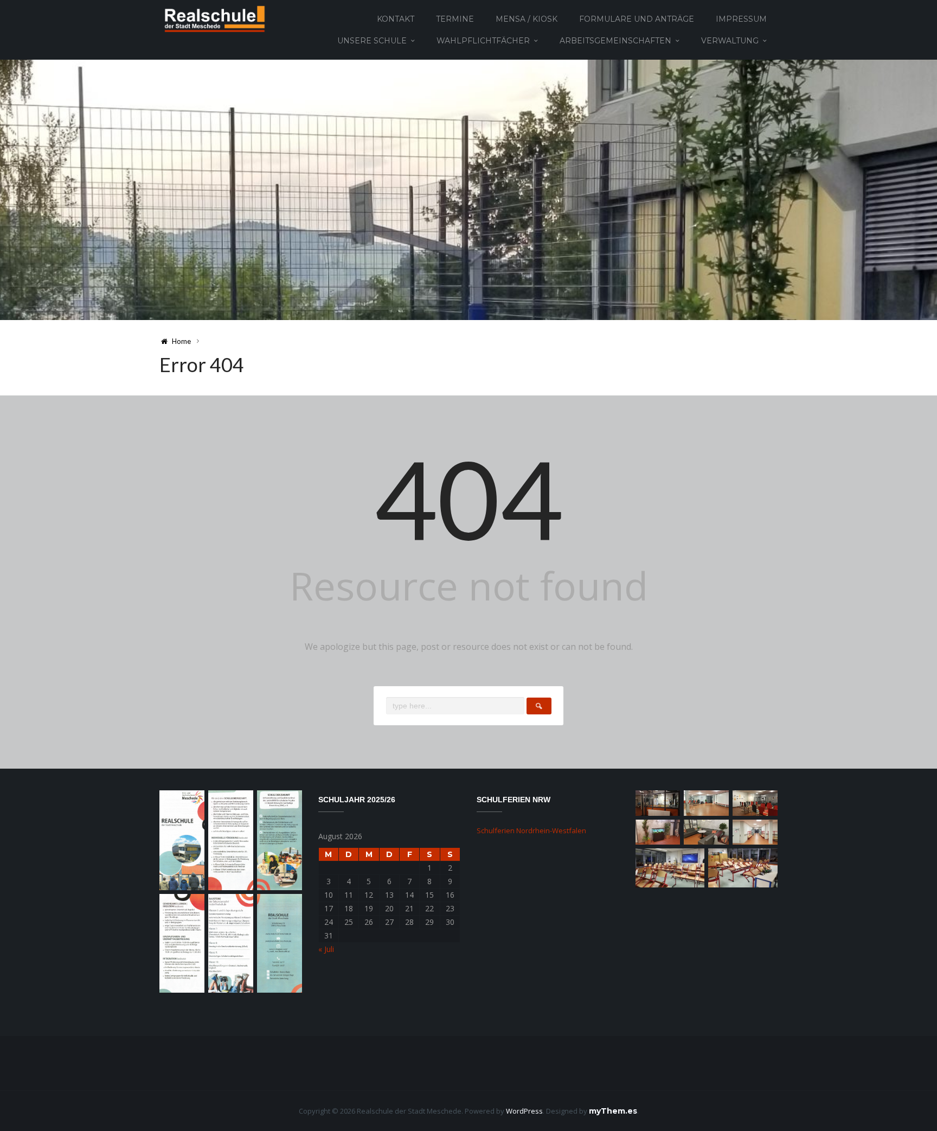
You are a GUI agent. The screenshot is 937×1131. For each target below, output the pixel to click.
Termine (455, 19)
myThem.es (613, 1111)
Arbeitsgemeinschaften (615, 41)
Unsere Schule (372, 41)
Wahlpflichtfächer (483, 41)
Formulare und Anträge (636, 19)
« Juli (326, 949)
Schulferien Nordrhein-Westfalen (531, 830)
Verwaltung (730, 41)
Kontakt (395, 19)
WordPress (524, 1111)
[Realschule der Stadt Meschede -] (212, 18)
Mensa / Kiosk (526, 19)
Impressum (741, 19)
